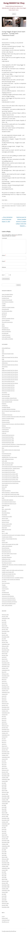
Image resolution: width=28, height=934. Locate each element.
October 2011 (5, 733)
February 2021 (5, 651)
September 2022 (6, 644)
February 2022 (5, 646)
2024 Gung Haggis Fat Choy (8, 387)
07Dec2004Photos (6, 348)
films (3, 448)
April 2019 (4, 657)
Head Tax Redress (6, 490)
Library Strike (5, 518)
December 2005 (5, 862)
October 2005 (5, 866)
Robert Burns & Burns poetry (8, 561)
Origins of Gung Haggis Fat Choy (9, 538)
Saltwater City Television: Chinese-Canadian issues (14, 564)
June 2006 (4, 851)
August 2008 (5, 803)
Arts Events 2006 (6, 396)
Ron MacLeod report (6, 562)
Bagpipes (4, 403)
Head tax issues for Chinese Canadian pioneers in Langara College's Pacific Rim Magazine (21, 221)
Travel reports (5, 588)
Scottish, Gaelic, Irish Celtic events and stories (12, 570)
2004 (3, 351)
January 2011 (5, 749)
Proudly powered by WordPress (9, 931)
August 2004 (5, 892)
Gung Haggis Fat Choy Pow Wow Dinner (11, 481)
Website (4, 267)
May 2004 (4, 898)
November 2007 (5, 820)
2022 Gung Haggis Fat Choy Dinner (10, 383)
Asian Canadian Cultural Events (9, 398)
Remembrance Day (6, 551)
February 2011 (5, 748)
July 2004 (4, 894)
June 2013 (4, 696)
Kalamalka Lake (5, 505)
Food (3, 451)
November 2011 (5, 731)
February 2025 (5, 627)
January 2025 (5, 629)
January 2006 (5, 861)
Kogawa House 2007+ (7, 516)
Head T (3, 488)
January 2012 (5, 727)
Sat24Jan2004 (5, 566)
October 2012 (5, 711)
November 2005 (5, 864)
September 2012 (6, 712)
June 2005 (4, 873)
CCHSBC (4, 303)
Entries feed (5, 918)
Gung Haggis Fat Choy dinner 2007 (10, 474)
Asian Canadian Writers (7, 294)
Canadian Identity (6, 407)
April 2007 (4, 833)
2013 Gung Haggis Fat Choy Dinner (10, 377)
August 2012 (5, 714)
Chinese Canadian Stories (8, 318)
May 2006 (4, 853)
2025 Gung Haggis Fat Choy (8, 388)
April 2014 (4, 681)
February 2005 (5, 881)
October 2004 (5, 888)
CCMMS (3, 305)
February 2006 (5, 859)
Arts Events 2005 (6, 394)
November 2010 (5, 753)
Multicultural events (6, 529)
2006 (3, 359)
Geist (3, 324)
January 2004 (5, 905)
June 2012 (4, 718)
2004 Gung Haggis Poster (8, 353)
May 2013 (4, 698)
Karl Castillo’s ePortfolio (7, 339)
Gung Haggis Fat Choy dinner (8, 472)
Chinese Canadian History (8, 418)
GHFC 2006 (4, 461)
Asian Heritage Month (7, 401)
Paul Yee (4, 316)
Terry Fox (4, 581)
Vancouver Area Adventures (8, 598)
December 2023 (5, 637)
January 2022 (5, 648)
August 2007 (5, 825)
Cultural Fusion (5, 431)
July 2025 (4, 620)
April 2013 (4, 699)
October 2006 (5, 844)
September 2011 (6, 735)
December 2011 (5, 729)
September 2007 (6, 823)
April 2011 (4, 744)
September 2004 (6, 890)
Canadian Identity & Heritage (8, 409)
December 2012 (5, 707)
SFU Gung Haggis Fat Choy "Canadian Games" (13, 577)
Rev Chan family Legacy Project (9, 553)
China (3, 413)
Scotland (4, 568)
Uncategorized (5, 592)
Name (4, 255)
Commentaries (5, 429)
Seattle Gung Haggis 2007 (8, 572)
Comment (4, 238)
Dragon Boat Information (8, 437)
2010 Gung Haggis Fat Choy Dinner (10, 372)
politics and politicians (7, 546)
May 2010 (4, 764)
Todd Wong (4, 587)
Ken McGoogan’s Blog (7, 311)
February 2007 (5, 836)
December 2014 (5, 675)
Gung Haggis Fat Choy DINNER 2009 (10, 477)
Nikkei (3, 326)
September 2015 (6, 670)
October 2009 (5, 777)
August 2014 (5, 677)
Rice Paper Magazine (7, 296)
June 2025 (4, 622)
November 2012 (5, 709)
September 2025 (6, 618)
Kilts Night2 (4, 514)
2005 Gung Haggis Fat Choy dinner (10, 357)
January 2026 (5, 616)
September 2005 (6, 868)
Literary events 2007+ (7, 524)
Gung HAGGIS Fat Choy (14, 3)
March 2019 (4, 659)
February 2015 (5, 674)
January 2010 (5, 772)
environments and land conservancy (10, 446)
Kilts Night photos (6, 513)
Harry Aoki (4, 487)
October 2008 (5, 799)
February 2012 (5, 725)
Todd (3, 207)
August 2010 (5, 759)
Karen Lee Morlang (6, 331)
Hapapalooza (5, 327)
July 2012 (4, 716)
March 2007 (4, 835)
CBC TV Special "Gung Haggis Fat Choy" (11, 411)
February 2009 (5, 792)
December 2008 (5, 796)
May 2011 (4, 742)
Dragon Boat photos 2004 (8, 440)
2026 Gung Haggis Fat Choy (8, 390)
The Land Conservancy (7, 322)
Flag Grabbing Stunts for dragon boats (11, 450)
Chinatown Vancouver (7, 414)
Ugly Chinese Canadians (7, 301)
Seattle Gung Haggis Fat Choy (9, 574)
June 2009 (4, 785)
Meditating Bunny (6, 329)
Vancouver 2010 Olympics (8, 596)
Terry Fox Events (6, 583)
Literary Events (5, 522)
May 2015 (4, 672)
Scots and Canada (6, 337)
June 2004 (4, 896)
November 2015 (5, 666)
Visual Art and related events (9, 603)
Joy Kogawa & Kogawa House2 (9, 503)
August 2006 (5, 848)
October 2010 (5, 755)
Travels (3, 590)
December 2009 (5, 774)
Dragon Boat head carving (8, 435)
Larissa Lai (4, 313)
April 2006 (4, 855)
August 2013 (5, 694)
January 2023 (5, 642)
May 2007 (4, 831)
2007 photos (5, 366)
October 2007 (5, 822)
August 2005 (5, 870)
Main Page (12, 205)
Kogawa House (5, 298)
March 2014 (4, 683)
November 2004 (5, 886)
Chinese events (5, 420)
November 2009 (5, 775)
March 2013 (4, 701)
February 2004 (5, 903)
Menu (14, 13)
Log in (3, 916)
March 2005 (4, 879)
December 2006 (5, 840)
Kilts (3, 507)
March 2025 (4, 625)
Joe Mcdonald (5, 333)
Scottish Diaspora (6, 335)
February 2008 (5, 814)
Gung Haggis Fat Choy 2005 (8, 470)
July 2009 (4, 783)
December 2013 (5, 687)
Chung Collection (6, 320)
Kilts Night (4, 511)
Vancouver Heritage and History (9, 601)
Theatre (4, 585)
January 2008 (5, 816)
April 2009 (4, 788)
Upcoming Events (6, 594)
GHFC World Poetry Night (7, 463)
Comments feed (5, 920)
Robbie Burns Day (6, 559)
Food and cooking (6, 455)
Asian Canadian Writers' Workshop (10, 400)
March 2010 (4, 768)
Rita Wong (4, 314)
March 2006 (4, 857)
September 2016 (6, 664)
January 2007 (5, 838)
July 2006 (4, 849)
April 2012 (4, 722)
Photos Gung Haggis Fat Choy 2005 (10, 544)
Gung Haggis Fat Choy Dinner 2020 (10, 479)
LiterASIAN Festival (6, 525)
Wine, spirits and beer (7, 605)
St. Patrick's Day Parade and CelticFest (11, 579)
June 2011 (4, 740)
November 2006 (5, 842)
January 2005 (5, 883)
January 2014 (5, 685)
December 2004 (5, 885)
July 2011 (4, 738)
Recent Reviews (5, 548)
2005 (3, 355)
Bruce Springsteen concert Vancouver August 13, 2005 (7, 219)
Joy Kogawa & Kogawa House (9, 501)
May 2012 (4, 720)
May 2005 (4, 875)
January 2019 (5, 661)
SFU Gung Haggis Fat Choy (8, 575)
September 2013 (6, 692)
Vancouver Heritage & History (9, 600)
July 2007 (4, 827)
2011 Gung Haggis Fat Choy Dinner (10, 374)
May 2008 (4, 809)
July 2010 (4, 761)
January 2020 (5, 655)
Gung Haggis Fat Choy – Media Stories (11, 468)
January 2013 (5, 705)
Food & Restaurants (6, 453)
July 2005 (4, 872)
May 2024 (4, 633)
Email (4, 261)
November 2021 (5, 649)
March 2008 (4, 812)
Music (3, 531)
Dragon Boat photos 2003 (8, 438)
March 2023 (4, 640)
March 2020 (4, 653)
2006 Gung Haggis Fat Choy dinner (10, 361)
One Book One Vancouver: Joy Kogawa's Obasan (13, 535)
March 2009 (4, 790)
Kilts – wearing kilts (6, 509)
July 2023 (4, 638)
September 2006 (6, 846)
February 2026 (5, 614)
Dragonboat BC (5, 309)
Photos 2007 (5, 542)
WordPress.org (5, 922)
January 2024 (5, 635)
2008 (3, 368)
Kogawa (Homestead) (7, 300)
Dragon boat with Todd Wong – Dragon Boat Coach (14, 444)
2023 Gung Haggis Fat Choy (8, 385)
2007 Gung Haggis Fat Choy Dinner (10, 364)
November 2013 (5, 688)
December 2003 (5, 907)
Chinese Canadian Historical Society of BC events (13, 416)
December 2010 (5, 751)
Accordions (4, 392)
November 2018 (5, 662)
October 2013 (5, 690)
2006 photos (5, 363)
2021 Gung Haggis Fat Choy (8, 381)
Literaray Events (5, 520)
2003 (3, 350)
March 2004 (4, 901)
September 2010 (6, 757)
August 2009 (5, 781)
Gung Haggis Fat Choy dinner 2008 (10, 475)
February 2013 (5, 703)
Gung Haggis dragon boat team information (12, 466)
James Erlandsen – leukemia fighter (10, 492)
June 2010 (4, 762)
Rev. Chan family (6, 555)
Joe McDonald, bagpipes (7, 500)
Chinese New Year (6, 427)
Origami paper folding (7, 537)
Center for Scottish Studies (8, 307)
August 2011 (5, 736)
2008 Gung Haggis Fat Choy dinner (10, 370)
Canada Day (5, 405)
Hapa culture (5, 485)
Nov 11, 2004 (5, 533)
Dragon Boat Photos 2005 (8, 442)
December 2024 (5, 631)
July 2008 (4, 805)
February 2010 (5, 770)
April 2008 (4, 811)
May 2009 (4, 786)
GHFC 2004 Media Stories (8, 459)
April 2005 (4, 877)
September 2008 (6, 801)
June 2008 (4, 807)
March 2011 (4, 746)
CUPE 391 (4, 433)
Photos (3, 540)
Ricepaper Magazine (7, 557)
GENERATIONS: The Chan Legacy (9, 457)
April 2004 (4, 899)
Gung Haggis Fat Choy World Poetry (10, 483)
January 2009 (5, 794)
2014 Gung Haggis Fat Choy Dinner (10, 379)
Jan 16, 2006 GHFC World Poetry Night (10, 494)
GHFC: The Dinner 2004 (7, 464)
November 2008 (5, 798)
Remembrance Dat (6, 550)
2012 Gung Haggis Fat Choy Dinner (10, 376)
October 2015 (5, 668)
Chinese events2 (6, 422)
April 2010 (4, 766)
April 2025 (4, 624)
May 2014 (4, 679)
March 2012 (4, 724)
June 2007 (4, 829)
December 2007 (5, 818)
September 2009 (6, 779)
